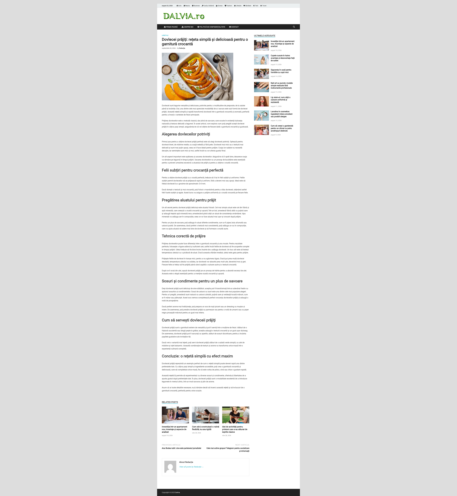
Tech (256, 6)
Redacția (182, 48)
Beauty (187, 6)
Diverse (219, 6)
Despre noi (188, 27)
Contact (235, 27)
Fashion (229, 6)
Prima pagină (172, 27)
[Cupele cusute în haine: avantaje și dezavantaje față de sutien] (261, 56)
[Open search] (294, 27)
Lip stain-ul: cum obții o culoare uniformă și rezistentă (280, 99)
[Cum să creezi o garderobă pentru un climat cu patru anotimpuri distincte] (261, 126)
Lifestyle (238, 6)
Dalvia (177, 492)
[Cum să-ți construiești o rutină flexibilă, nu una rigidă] (205, 416)
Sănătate (248, 6)
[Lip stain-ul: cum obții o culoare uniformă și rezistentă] (261, 97)
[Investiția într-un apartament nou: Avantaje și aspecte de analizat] (175, 416)
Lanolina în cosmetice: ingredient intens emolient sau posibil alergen (281, 114)
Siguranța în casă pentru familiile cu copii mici (281, 71)
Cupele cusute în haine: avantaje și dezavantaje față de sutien (283, 58)
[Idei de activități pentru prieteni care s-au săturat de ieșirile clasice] (235, 416)
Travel (264, 6)
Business (197, 6)
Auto (179, 6)
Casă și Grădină (208, 6)
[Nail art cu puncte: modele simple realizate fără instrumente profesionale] (261, 83)
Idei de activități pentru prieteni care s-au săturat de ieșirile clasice (234, 429)
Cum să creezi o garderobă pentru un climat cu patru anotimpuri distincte (282, 128)
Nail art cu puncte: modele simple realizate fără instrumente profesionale (282, 85)
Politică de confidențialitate (212, 27)
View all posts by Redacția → (191, 467)
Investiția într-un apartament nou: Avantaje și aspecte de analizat (174, 429)
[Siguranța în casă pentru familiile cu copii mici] (261, 70)
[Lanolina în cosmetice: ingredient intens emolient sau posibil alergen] (261, 112)
